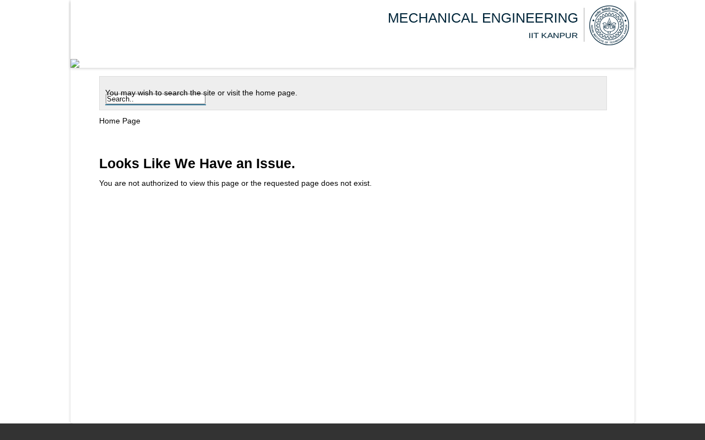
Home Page (119, 120)
